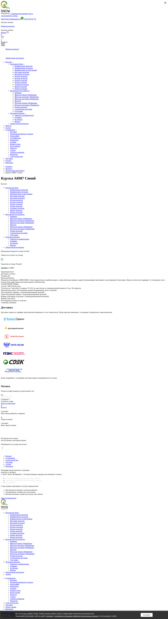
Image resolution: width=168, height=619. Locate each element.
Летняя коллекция (12, 237)
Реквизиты (14, 586)
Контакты (9, 466)
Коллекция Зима (11, 188)
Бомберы (13, 216)
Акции (8, 574)
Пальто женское (16, 206)
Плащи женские (16, 231)
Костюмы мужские (17, 198)
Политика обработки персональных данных (22, 478)
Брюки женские (16, 210)
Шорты (13, 245)
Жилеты (13, 225)
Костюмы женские (17, 196)
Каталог (8, 456)
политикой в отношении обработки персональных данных (76, 616)
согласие (49, 616)
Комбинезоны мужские (19, 192)
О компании (10, 458)
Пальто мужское (16, 204)
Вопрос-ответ (15, 590)
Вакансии (14, 601)
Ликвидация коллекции (14, 247)
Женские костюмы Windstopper (22, 223)
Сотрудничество (11, 460)
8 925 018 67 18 (30, 19)
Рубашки (13, 241)
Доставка (9, 462)
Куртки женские (16, 200)
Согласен (146, 615)
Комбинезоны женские (19, 190)
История (13, 580)
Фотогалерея (15, 593)
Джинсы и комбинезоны (19, 239)
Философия (14, 584)
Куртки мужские (16, 202)
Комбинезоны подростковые (21, 194)
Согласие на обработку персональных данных (23, 480)
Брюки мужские (16, 212)
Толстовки (14, 235)
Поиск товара (10, 607)
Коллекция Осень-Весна (14, 214)
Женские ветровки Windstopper (22, 221)
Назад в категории (8, 403)
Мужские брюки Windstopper (21, 227)
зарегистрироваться (8, 498)
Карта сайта (10, 482)
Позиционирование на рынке (21, 582)
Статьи (8, 464)
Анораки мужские (17, 208)
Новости (13, 595)
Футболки (14, 243)
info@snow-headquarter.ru (10, 19)
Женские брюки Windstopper (21, 219)
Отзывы (13, 588)
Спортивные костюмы (19, 233)
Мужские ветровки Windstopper (22, 229)
